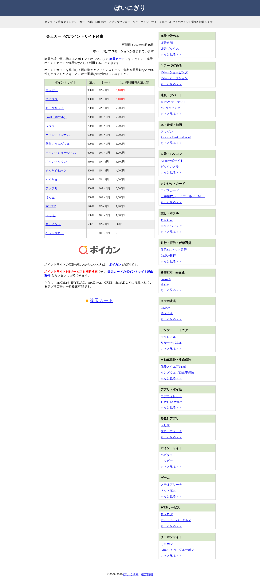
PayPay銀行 (168, 255)
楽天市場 (167, 42)
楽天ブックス (170, 48)
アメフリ (51, 188)
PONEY (50, 206)
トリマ (165, 425)
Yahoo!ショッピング (174, 72)
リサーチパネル (171, 342)
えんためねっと (56, 170)
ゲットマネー (54, 233)
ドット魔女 (168, 490)
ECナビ (50, 215)
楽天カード (117, 58)
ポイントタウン (56, 161)
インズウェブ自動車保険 (177, 372)
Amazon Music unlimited (176, 137)
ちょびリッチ (54, 108)
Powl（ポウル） (56, 117)
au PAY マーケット (173, 102)
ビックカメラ (170, 166)
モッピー (51, 90)
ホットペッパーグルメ (176, 520)
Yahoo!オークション (174, 78)
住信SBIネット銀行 (174, 249)
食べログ (167, 514)
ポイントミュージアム (60, 152)
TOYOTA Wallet (171, 402)
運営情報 (147, 574)
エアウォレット (171, 396)
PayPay (165, 307)
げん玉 (50, 197)
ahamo (165, 284)
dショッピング (170, 107)
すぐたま (51, 179)
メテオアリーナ (171, 484)
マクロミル (168, 337)
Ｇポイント (53, 224)
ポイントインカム (57, 134)
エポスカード (170, 190)
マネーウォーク (171, 431)
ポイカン (115, 264)
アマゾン (167, 131)
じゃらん (167, 220)
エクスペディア (171, 226)
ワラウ (50, 126)
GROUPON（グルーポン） (179, 549)
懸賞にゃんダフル (57, 143)
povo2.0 (166, 279)
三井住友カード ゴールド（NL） (183, 196)
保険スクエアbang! (173, 366)
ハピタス (51, 99)
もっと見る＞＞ (171, 54)
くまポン (167, 544)
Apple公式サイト (172, 160)
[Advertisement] (99, 342)
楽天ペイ (167, 313)
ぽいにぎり (130, 7)
